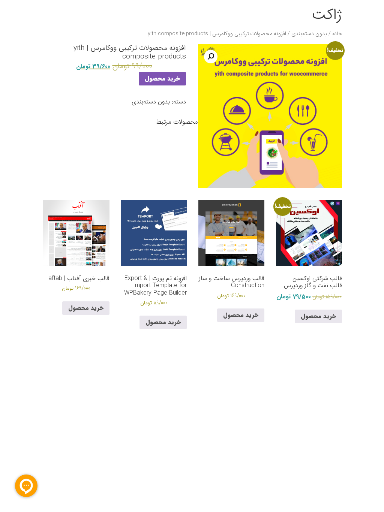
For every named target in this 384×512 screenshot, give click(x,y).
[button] (211, 56)
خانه (337, 34)
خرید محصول (162, 78)
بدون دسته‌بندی (309, 34)
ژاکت (327, 15)
